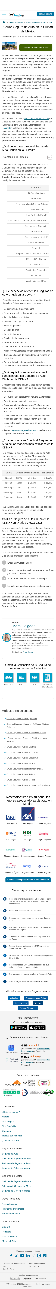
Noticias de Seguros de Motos (16, 1181)
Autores (6, 1117)
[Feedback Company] (11, 1060)
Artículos (14, 998)
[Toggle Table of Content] (48, 157)
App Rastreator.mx (28, 1017)
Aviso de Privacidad (37, 1263)
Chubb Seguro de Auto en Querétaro (22, 718)
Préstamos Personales (13, 1209)
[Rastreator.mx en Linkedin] (28, 1255)
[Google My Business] (11, 1049)
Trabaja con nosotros (12, 1136)
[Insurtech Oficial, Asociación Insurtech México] (25, 1093)
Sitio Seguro (8, 1121)
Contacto (6, 1131)
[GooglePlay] (18, 1027)
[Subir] (51, 1284)
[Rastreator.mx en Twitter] (16, 1255)
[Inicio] (4, 22)
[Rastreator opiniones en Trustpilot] (11, 1093)
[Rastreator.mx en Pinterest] (39, 1255)
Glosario (6, 1227)
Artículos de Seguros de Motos (17, 1186)
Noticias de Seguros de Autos (16, 1158)
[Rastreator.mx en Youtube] (22, 1255)
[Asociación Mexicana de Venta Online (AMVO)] (42, 1092)
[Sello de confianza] (29, 1083)
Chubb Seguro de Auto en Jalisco (21, 774)
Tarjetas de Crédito (11, 1213)
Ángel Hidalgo (28, 652)
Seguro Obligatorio (28, 1008)
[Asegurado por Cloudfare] (13, 1083)
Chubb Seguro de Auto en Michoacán (22, 752)
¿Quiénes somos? (11, 1112)
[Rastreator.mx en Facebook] (11, 1255)
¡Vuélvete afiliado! (10, 1140)
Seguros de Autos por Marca (16, 1168)
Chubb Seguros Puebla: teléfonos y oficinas (25, 769)
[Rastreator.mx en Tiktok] (45, 1255)
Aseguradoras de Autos (36, 998)
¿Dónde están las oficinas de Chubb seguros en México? (27, 739)
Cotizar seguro (45, 14)
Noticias (38, 1003)
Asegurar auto (21, 1003)
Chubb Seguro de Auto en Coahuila (21, 747)
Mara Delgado (24, 626)
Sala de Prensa (9, 1236)
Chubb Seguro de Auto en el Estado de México (26, 733)
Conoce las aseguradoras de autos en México (28, 879)
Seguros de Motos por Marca (16, 1191)
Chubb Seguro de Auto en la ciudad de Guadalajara (28, 785)
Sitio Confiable (9, 1126)
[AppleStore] (37, 1027)
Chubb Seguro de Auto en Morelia (21, 780)
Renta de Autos (9, 1204)
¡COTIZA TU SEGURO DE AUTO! (36, 47)
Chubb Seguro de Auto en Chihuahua (22, 758)
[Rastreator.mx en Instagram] (33, 1255)
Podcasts (6, 1232)
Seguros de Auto (10, 1154)
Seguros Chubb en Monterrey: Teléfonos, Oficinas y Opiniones (28, 725)
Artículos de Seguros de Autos (17, 1163)
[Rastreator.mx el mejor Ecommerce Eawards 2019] (44, 1083)
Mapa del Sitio (9, 1241)
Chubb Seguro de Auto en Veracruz (21, 763)
